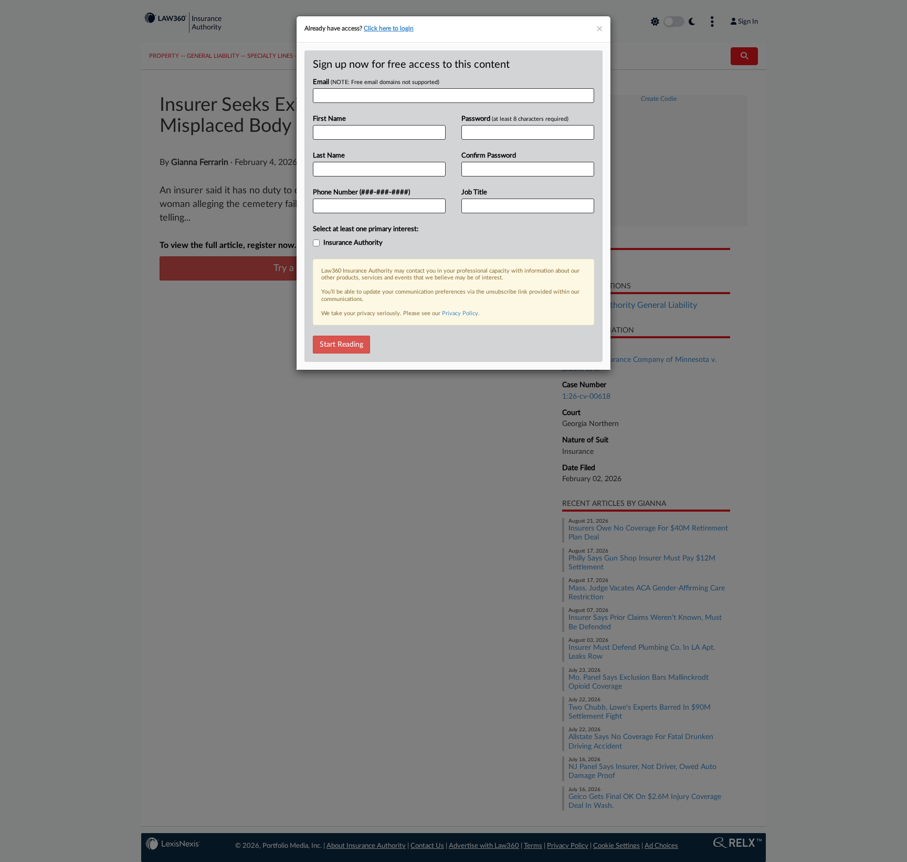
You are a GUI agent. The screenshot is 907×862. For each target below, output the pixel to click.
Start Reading (341, 344)
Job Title (474, 192)
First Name (329, 119)
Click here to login (389, 28)
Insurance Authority (353, 243)
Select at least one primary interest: (365, 229)
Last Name (329, 155)
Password (514, 119)
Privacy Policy (460, 313)
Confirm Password (488, 155)
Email (376, 82)
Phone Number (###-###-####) (361, 192)
